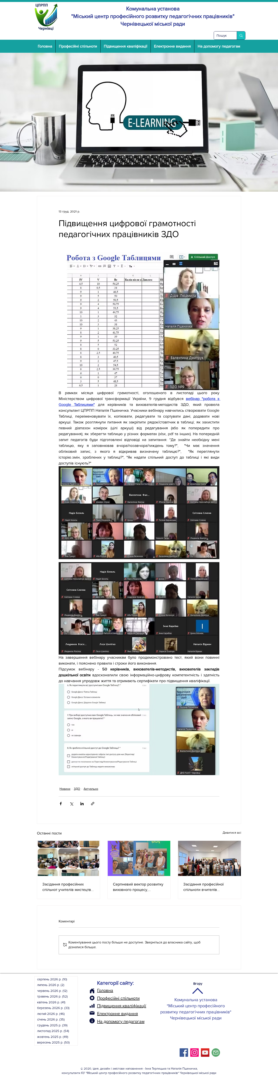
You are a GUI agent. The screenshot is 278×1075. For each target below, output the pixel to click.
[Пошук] (241, 35)
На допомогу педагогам (120, 1021)
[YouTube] (205, 1052)
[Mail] (92, 1013)
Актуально (91, 788)
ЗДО (77, 788)
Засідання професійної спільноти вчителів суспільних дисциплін (203, 887)
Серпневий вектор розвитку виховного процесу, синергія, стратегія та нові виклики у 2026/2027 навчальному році (138, 887)
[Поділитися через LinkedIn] (82, 804)
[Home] (92, 991)
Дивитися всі (232, 832)
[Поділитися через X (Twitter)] (71, 804)
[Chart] (92, 1006)
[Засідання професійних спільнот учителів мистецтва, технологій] (68, 858)
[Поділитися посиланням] (93, 804)
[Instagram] (194, 1052)
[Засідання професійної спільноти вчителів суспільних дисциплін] (209, 858)
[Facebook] (184, 1052)
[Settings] (92, 998)
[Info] (92, 1021)
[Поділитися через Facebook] (61, 804)
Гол (100, 990)
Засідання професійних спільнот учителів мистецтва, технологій (68, 887)
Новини (65, 788)
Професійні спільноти (118, 998)
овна (108, 990)
